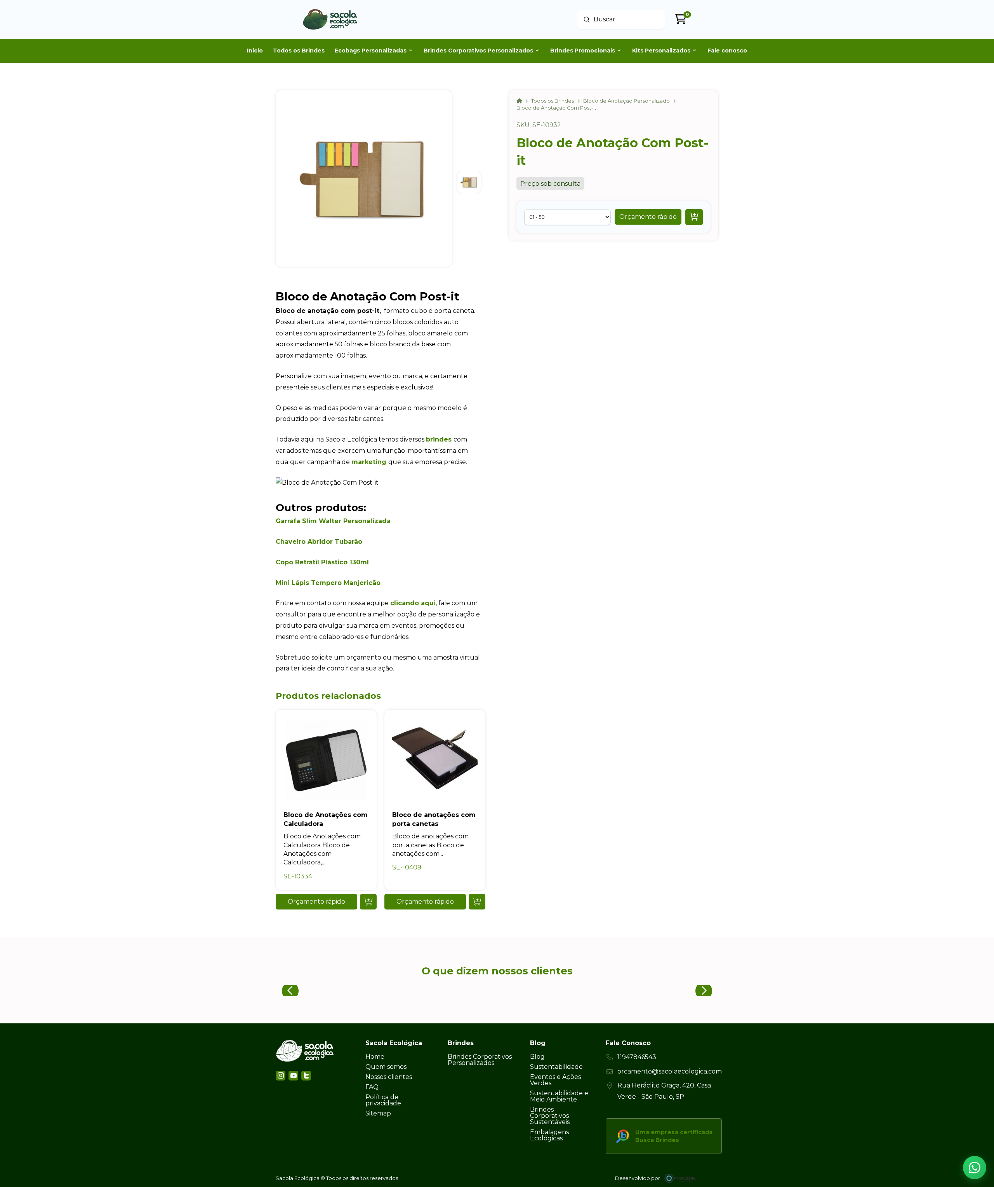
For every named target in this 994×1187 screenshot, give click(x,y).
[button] (648, 217)
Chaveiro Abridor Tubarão (319, 541)
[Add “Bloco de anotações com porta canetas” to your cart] (477, 901)
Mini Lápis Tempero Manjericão (328, 583)
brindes (439, 439)
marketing (368, 462)
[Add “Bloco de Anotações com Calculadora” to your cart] (368, 901)
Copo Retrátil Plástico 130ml (322, 562)
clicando (404, 603)
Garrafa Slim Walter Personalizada (333, 521)
